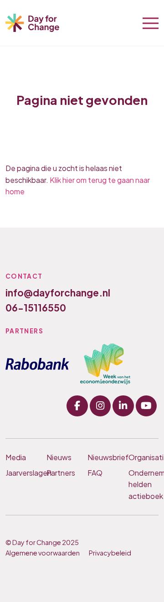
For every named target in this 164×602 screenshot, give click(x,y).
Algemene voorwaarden (42, 553)
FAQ (94, 472)
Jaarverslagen (20, 472)
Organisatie (143, 457)
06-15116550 (35, 307)
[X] (123, 405)
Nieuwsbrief (102, 457)
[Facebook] (77, 405)
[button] (151, 22)
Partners (60, 472)
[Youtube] (146, 405)
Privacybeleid (110, 553)
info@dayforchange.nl (57, 292)
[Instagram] (100, 405)
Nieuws (59, 457)
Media (15, 457)
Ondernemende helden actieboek (143, 484)
